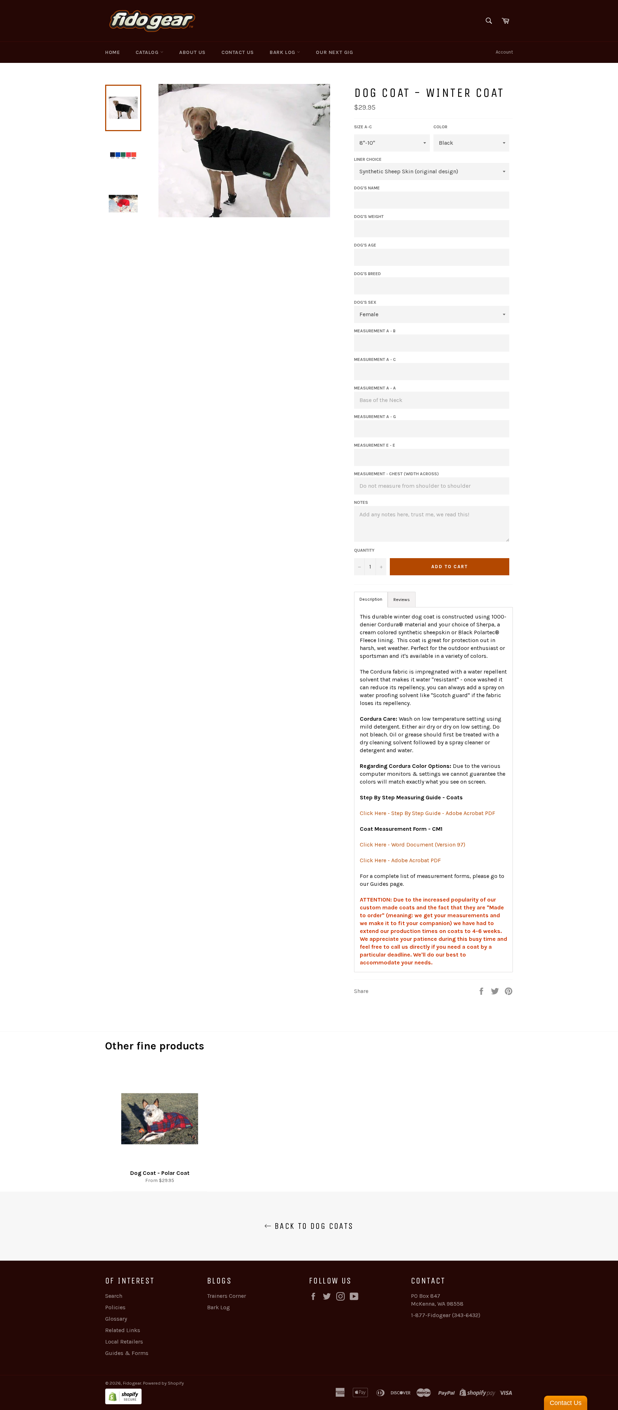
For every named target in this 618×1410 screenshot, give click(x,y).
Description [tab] (370, 599)
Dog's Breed (367, 273)
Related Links (122, 1330)
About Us (192, 52)
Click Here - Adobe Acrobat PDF (400, 860)
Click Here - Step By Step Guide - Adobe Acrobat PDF (427, 813)
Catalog (148, 52)
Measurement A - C (375, 359)
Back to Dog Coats (312, 1226)
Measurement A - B (375, 330)
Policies (115, 1307)
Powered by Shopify (163, 1383)
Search (113, 1295)
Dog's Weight (369, 216)
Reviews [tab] (401, 599)
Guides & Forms (126, 1353)
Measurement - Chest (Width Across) (396, 473)
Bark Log (283, 52)
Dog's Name (367, 187)
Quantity (364, 550)
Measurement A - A (375, 388)
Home (112, 52)
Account (504, 52)
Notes (361, 502)
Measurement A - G (375, 416)
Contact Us (237, 52)
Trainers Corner (226, 1295)
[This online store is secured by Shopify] (207, 1397)
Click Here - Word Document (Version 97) (412, 844)
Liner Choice (368, 159)
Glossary (116, 1318)
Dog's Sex (365, 302)
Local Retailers (124, 1341)
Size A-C (363, 126)
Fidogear (132, 1383)
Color (440, 126)
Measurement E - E (374, 445)
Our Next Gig (334, 52)
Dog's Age (365, 245)
